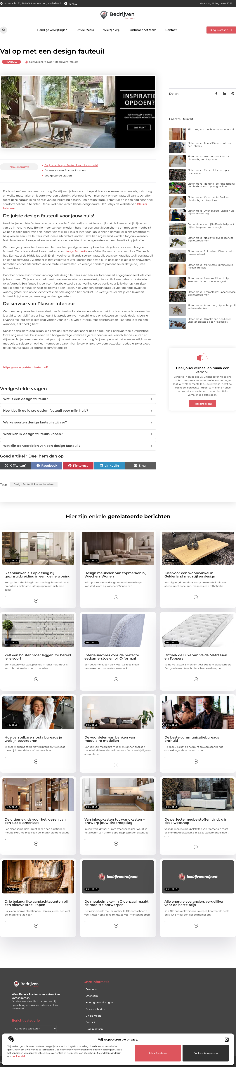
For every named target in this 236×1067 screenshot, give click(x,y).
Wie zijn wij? (112, 30)
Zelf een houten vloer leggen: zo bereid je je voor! (38, 656)
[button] (227, 1039)
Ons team (92, 995)
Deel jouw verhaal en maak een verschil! (202, 370)
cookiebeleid (19, 1056)
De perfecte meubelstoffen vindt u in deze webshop (195, 821)
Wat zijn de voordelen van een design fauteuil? (78, 446)
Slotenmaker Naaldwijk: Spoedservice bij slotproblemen (210, 239)
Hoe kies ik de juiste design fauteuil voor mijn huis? (78, 410)
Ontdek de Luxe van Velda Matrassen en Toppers (195, 656)
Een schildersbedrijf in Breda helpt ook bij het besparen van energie (211, 226)
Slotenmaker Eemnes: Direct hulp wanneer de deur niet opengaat (208, 280)
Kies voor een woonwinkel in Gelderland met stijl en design (189, 574)
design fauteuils (76, 251)
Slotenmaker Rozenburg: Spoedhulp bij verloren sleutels (212, 307)
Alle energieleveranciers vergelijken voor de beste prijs (194, 903)
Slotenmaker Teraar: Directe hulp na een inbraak (209, 144)
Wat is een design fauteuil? (78, 399)
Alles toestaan (158, 1053)
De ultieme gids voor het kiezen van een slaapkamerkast (35, 821)
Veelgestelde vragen (58, 175)
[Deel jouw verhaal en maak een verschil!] (202, 356)
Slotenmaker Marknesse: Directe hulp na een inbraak (210, 266)
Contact (171, 30)
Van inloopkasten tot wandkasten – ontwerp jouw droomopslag (114, 821)
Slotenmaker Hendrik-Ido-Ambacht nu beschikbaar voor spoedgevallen (211, 185)
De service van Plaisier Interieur (65, 170)
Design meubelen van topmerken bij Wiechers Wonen (115, 574)
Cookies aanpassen (206, 1053)
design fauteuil (23, 484)
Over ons (91, 989)
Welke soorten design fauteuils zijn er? (78, 422)
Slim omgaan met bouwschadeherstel (211, 129)
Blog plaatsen (94, 1028)
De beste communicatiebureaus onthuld (191, 739)
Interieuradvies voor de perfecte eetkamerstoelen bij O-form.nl (111, 656)
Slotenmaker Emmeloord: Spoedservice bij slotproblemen (212, 293)
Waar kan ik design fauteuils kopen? (78, 434)
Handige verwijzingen (52, 30)
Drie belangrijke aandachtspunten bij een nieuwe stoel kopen (36, 903)
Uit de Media (85, 30)
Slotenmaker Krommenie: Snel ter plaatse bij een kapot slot (208, 199)
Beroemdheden (95, 1009)
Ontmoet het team (143, 30)
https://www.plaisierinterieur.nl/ (25, 367)
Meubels (11, 61)
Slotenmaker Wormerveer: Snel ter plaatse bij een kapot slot (208, 158)
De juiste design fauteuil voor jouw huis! (71, 165)
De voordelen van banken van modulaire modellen (109, 739)
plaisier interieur (44, 484)
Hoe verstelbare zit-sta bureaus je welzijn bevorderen (33, 739)
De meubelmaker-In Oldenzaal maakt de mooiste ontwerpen (116, 903)
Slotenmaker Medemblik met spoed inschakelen (209, 171)
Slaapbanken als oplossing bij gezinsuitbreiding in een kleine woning (37, 574)
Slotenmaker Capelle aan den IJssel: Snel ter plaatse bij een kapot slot (209, 320)
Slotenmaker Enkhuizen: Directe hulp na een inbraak (210, 253)
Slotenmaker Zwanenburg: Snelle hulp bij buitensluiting (211, 212)
